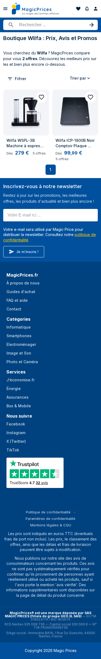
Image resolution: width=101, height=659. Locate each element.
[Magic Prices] (35, 8)
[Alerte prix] (87, 8)
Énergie (13, 388)
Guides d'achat (20, 291)
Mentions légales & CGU (50, 525)
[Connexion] (95, 8)
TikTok (12, 450)
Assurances (17, 397)
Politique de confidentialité (48, 512)
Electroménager (21, 344)
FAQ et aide (17, 300)
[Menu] (5, 8)
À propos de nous (23, 283)
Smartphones (19, 335)
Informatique (18, 327)
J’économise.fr (20, 380)
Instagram (15, 432)
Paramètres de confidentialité (50, 518)
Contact (13, 309)
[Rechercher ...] (50, 25)
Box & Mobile (18, 406)
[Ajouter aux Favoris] (41, 97)
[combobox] (81, 78)
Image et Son (18, 353)
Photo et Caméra (22, 361)
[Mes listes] (78, 8)
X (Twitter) (16, 441)
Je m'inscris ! (27, 252)
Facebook (15, 424)
